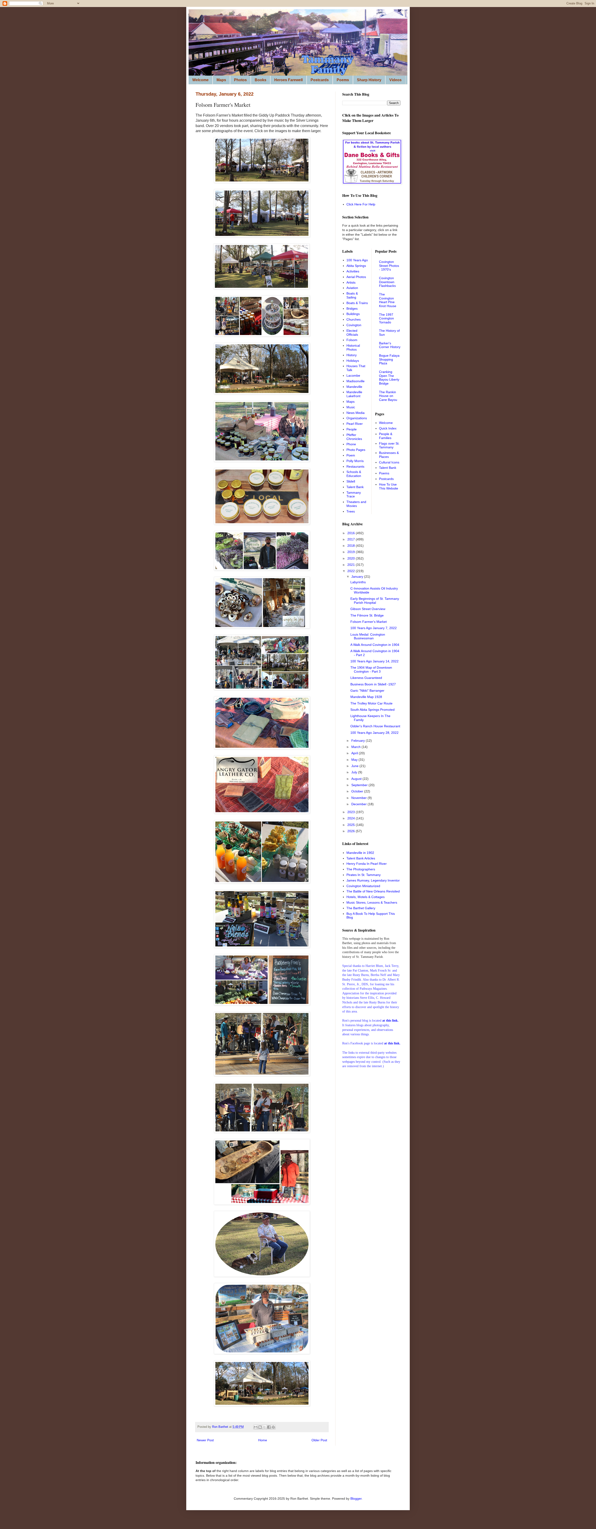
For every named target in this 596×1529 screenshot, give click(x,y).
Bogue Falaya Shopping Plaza (389, 359)
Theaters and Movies (356, 504)
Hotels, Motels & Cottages (365, 897)
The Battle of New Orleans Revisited (373, 891)
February (358, 740)
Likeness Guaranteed (366, 678)
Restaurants (355, 466)
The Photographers (360, 869)
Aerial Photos (356, 277)
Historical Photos (353, 347)
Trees (350, 511)
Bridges (352, 308)
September (360, 785)
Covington (353, 325)
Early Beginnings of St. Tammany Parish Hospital (374, 600)
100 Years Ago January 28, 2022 (374, 732)
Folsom (351, 340)
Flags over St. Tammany (389, 445)
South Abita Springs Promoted (372, 709)
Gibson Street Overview (367, 609)
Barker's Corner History (389, 345)
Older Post (319, 1440)
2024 (351, 818)
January (357, 576)
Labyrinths (358, 582)
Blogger (356, 1498)
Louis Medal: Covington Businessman (367, 636)
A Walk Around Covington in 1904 (374, 645)
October (357, 791)
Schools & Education (353, 474)
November (359, 798)
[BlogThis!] (260, 1427)
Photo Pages (355, 450)
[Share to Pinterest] (273, 1427)
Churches (353, 319)
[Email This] (255, 1427)
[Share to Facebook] (269, 1427)
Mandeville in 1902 (360, 853)
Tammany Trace (353, 494)
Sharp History (369, 80)
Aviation (352, 288)
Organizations (356, 418)
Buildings (353, 314)
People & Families (385, 436)
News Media (355, 413)
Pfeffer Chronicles (354, 437)
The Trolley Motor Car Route (371, 703)
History (351, 355)
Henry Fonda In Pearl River (366, 863)
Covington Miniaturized (363, 886)
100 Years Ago (357, 260)
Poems (343, 80)
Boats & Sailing (352, 295)
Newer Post (205, 1440)
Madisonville (355, 381)
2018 (351, 545)
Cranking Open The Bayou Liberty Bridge (389, 377)
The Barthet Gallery (360, 908)
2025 (351, 825)
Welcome (200, 80)
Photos (240, 80)
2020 (351, 558)
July (354, 772)
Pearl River (354, 424)
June (355, 766)
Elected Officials (352, 332)
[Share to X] (264, 1427)
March (356, 747)
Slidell (350, 481)
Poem (350, 455)
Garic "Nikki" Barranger (367, 690)
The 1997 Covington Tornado (386, 318)
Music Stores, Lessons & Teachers (371, 902)
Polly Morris (355, 461)
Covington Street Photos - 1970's (389, 266)
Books (260, 80)
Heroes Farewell (288, 80)
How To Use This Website (388, 486)
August (356, 779)
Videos (395, 80)
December (359, 804)
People (351, 429)
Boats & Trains (357, 303)
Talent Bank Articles (360, 858)
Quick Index (387, 428)
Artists (351, 282)
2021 (351, 565)
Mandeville (354, 387)
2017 (351, 539)
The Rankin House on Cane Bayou (388, 396)
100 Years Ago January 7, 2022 (373, 628)
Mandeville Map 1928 (366, 697)
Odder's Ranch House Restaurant (375, 726)
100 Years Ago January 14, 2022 (374, 661)
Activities (352, 271)
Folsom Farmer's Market (368, 622)
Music (350, 407)
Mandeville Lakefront (354, 394)
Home (262, 1440)
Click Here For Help (360, 204)
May (355, 759)
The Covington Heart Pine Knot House (387, 300)
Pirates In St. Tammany (363, 875)
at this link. (392, 1043)
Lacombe (353, 375)
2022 (351, 571)
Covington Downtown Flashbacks (387, 282)
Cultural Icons (389, 462)
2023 (351, 812)
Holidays (352, 360)
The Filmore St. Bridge (367, 615)
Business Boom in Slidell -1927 (373, 684)
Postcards (320, 80)
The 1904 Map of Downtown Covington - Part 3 (371, 669)
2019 (351, 552)
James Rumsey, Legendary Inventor (373, 880)
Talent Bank (355, 487)
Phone (351, 444)
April (355, 753)
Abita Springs (356, 266)
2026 (351, 831)
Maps (221, 80)
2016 (351, 533)
